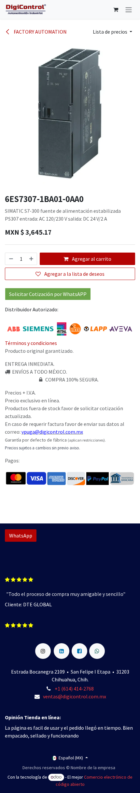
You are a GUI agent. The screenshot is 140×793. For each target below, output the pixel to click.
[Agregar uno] (31, 259)
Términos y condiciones (31, 343)
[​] (43, 647)
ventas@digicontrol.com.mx (74, 696)
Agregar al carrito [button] (91, 259)
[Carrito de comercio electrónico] (115, 9)
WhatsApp (20, 535)
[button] (112, 31)
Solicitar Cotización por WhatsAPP (48, 294)
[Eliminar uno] (10, 259)
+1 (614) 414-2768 (75, 688)
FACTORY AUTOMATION (40, 31)
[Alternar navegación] (128, 9)
